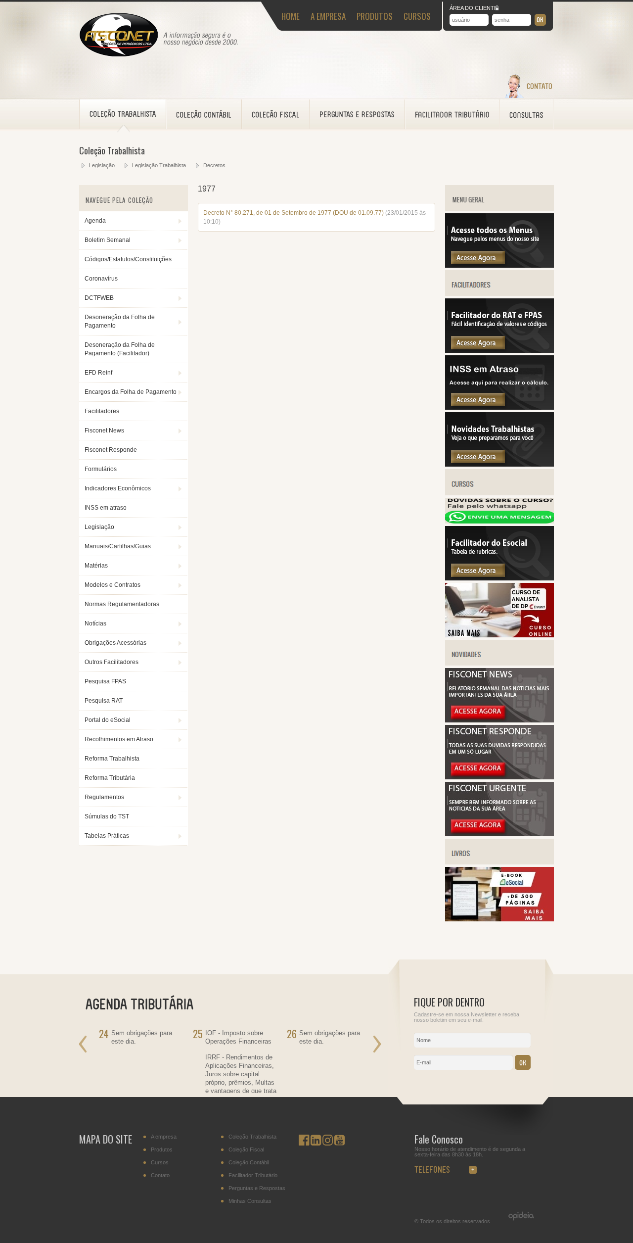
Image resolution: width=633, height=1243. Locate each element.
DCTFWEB (99, 297)
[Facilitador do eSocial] (499, 578)
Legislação (102, 165)
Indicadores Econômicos (118, 488)
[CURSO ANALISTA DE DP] (499, 635)
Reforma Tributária (110, 777)
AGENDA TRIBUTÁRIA (145, 1003)
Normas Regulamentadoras (122, 604)
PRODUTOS (375, 16)
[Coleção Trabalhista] (123, 114)
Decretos (214, 165)
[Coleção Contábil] (204, 114)
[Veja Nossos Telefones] (451, 1167)
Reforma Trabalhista (112, 758)
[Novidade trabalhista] (499, 464)
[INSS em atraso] (499, 407)
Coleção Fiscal (246, 1149)
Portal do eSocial (108, 720)
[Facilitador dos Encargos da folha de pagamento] (499, 350)
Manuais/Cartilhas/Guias (118, 546)
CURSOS (417, 16)
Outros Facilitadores (111, 662)
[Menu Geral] (499, 265)
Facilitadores (102, 411)
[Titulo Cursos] (499, 493)
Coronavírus (101, 278)
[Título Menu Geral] (499, 208)
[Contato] (528, 96)
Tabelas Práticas (107, 835)
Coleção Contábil (248, 1162)
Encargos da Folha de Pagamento (131, 391)
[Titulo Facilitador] (499, 293)
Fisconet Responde (111, 449)
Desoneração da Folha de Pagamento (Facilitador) (120, 349)
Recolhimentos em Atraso (119, 739)
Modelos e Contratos (112, 584)
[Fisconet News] (499, 720)
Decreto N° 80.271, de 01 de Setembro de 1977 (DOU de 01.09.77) (293, 212)
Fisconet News (104, 430)
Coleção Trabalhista (252, 1137)
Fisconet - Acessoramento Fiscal (118, 35)
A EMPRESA (328, 16)
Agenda (95, 220)
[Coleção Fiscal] (275, 114)
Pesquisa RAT (104, 700)
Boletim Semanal (108, 240)
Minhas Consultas (249, 1201)
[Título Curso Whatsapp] (499, 521)
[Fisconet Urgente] (499, 834)
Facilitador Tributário (252, 1175)
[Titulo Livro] (499, 862)
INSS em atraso (106, 507)
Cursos (160, 1162)
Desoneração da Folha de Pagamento (120, 321)
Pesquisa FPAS (105, 681)
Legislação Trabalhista (159, 165)
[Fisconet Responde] (499, 777)
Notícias (95, 623)
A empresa (164, 1137)
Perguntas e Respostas (256, 1188)
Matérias (96, 565)
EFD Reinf (98, 372)
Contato (160, 1175)
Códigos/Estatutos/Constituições (128, 259)
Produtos (162, 1149)
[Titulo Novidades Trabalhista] (499, 663)
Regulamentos (104, 797)
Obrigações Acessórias (115, 642)
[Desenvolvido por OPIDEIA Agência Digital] (516, 1216)
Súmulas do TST (107, 816)
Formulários (101, 469)
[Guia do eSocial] (499, 919)
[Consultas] (526, 114)
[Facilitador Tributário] (452, 114)
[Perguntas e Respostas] (357, 114)
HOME (290, 16)
